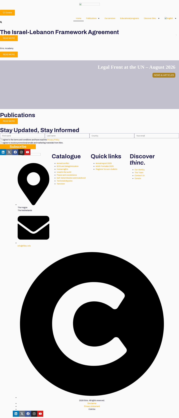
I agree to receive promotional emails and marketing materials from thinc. (32, 143)
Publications (91, 18)
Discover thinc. (150, 18)
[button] (2, 35)
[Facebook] (15, 152)
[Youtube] (27, 152)
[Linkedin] (3, 152)
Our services (110, 18)
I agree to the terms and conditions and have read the (30, 140)
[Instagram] (21, 152)
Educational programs (129, 18)
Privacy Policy (53, 140)
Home (78, 18)
